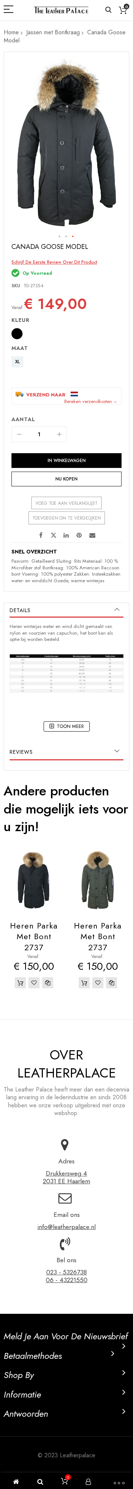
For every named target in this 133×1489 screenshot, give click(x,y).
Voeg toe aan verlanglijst (66, 503)
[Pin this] (79, 535)
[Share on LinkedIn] (66, 535)
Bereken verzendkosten (88, 401)
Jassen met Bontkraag (53, 32)
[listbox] (68, 334)
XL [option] (17, 361)
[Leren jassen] (61, 10)
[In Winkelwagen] (20, 982)
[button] (60, 236)
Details (20, 610)
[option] (17, 333)
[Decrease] (19, 434)
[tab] (66, 610)
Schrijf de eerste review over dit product (54, 262)
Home (11, 32)
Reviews (21, 752)
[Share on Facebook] (40, 535)
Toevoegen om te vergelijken (67, 518)
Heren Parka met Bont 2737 (34, 936)
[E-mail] (92, 535)
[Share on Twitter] (53, 535)
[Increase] (59, 434)
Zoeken (108, 10)
